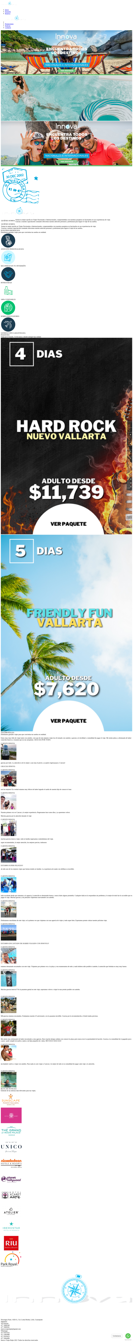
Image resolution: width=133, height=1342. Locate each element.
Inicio (7, 10)
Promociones (9, 24)
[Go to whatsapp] (128, 1335)
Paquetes (8, 12)
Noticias (7, 26)
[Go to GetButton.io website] (128, 1340)
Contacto (8, 28)
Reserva (7, 13)
